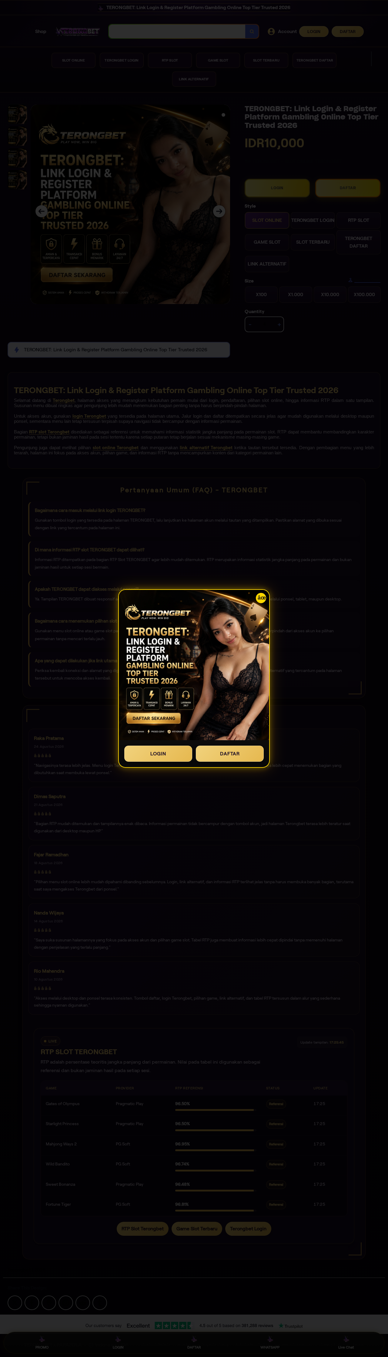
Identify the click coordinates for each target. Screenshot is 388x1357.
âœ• (262, 598)
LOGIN (158, 753)
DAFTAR (230, 753)
